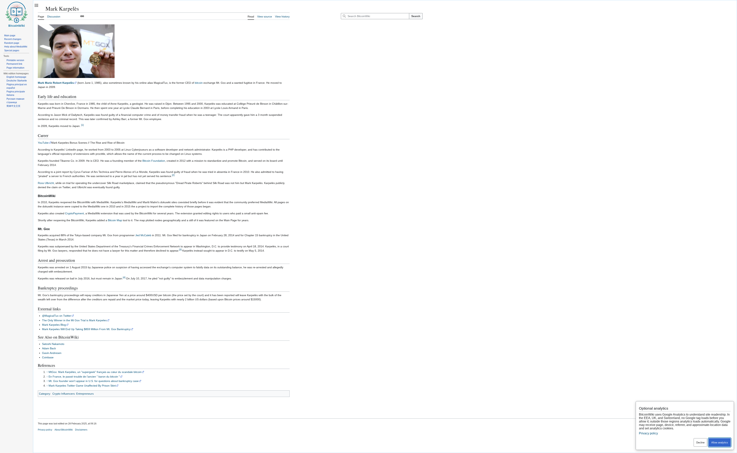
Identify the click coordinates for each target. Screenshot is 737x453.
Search (415, 16)
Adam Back (49, 348)
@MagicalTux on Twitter (56, 315)
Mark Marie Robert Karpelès (56, 82)
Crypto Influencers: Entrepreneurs (73, 393)
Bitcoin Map (115, 220)
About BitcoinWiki (64, 429)
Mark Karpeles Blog (54, 324)
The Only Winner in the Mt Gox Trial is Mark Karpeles (74, 320)
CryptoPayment (74, 213)
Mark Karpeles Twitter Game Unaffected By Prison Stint (82, 385)
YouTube (43, 142)
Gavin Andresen (51, 352)
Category (44, 393)
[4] (124, 277)
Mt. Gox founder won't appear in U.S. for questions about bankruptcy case (94, 381)
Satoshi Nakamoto (53, 343)
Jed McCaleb (143, 235)
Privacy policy (45, 429)
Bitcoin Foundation (153, 160)
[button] (82, 16)
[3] (180, 249)
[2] (173, 175)
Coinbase (48, 357)
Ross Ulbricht (46, 183)
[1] (82, 125)
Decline (700, 442)
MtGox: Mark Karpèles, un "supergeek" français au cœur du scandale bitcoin (95, 371)
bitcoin (199, 82)
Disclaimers (81, 429)
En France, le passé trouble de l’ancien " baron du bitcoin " (84, 376)
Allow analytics (719, 442)
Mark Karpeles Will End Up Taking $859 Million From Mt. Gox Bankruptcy (86, 329)
